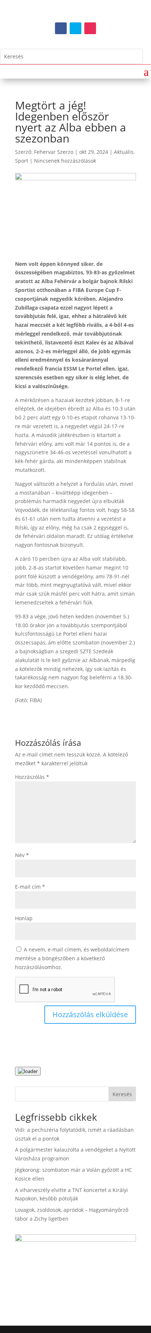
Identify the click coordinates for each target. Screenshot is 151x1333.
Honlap (24, 918)
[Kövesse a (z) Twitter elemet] (75, 28)
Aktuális (123, 151)
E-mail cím (30, 886)
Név (22, 855)
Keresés (122, 1094)
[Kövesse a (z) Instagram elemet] (90, 28)
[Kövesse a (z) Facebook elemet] (61, 28)
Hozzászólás (32, 776)
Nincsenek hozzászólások (65, 160)
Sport (21, 160)
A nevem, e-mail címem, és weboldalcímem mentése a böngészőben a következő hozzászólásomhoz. (72, 958)
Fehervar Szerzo (53, 151)
